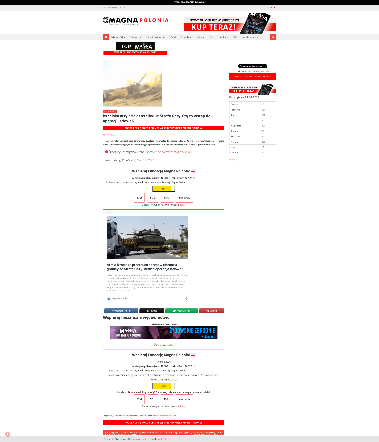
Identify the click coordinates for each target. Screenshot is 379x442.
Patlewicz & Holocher (156, 37)
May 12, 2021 (145, 160)
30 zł (139, 198)
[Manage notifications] (7, 434)
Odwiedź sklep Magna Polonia (135, 46)
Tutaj (182, 205)
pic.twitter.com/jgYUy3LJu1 (174, 152)
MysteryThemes (164, 439)
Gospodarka (186, 37)
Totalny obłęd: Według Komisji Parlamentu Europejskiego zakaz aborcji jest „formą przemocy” (194, 433)
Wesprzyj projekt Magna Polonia (135, 52)
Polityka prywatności (138, 439)
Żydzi (173, 37)
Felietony (134, 37)
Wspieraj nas (249, 37)
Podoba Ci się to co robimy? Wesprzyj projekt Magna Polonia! (163, 128)
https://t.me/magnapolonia (257, 71)
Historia (200, 37)
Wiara (212, 37)
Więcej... (232, 159)
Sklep (235, 37)
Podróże (224, 37)
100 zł (167, 198)
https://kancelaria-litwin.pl (164, 415)
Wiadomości (117, 37)
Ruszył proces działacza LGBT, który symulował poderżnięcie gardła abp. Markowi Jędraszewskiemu (133, 433)
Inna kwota (184, 198)
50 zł (152, 198)
